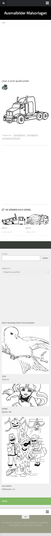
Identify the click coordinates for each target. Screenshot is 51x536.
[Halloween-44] (25, 450)
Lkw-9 (28, 228)
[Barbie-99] (25, 395)
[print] (4, 89)
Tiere (4, 376)
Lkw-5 (4, 228)
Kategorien (6, 268)
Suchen (5, 254)
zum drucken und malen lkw (11, 138)
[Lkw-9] (37, 219)
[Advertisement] (25, 51)
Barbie (5, 409)
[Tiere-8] (25, 350)
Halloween (6, 486)
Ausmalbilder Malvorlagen (25, 13)
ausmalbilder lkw (19, 135)
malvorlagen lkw (32, 135)
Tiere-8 (5, 379)
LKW (3, 23)
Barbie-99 (6, 412)
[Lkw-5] (13, 219)
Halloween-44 (8, 489)
